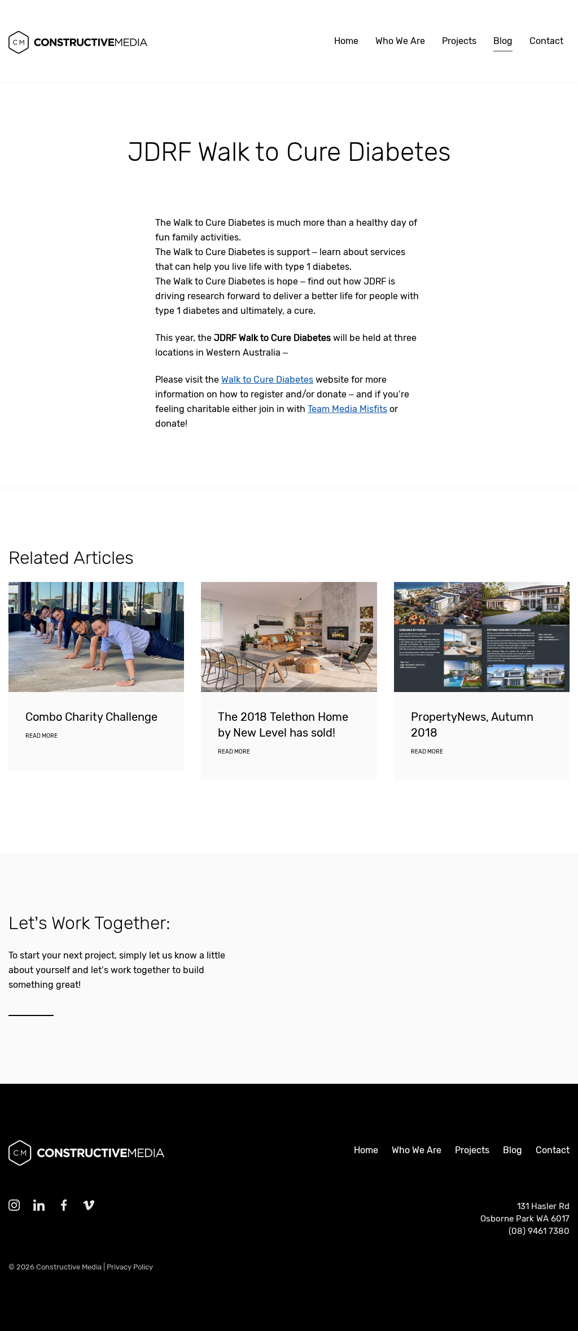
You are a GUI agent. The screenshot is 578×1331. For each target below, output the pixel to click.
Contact (546, 41)
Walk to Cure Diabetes (267, 379)
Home (346, 41)
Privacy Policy (130, 1267)
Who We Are (400, 41)
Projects (459, 41)
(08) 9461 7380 (539, 1231)
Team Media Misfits (347, 409)
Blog (503, 41)
